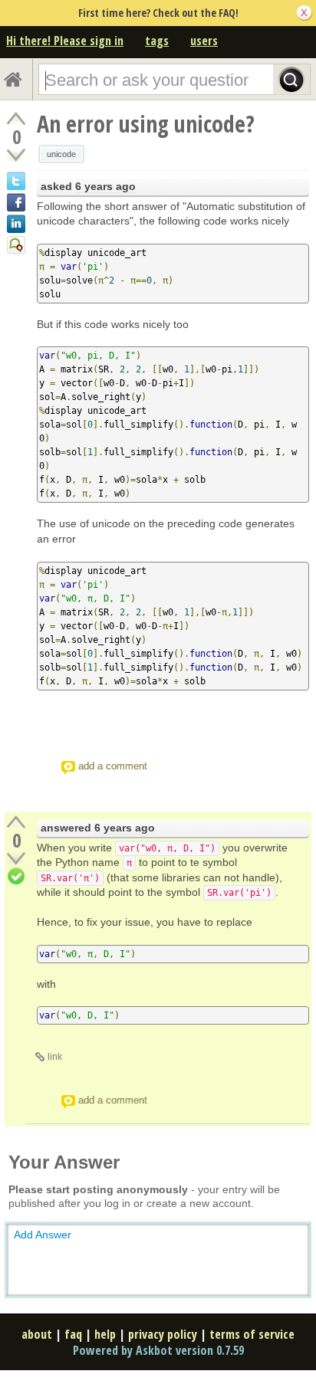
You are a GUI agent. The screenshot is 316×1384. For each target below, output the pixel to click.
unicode (61, 154)
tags (157, 40)
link (55, 1056)
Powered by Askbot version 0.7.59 (158, 1350)
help (105, 1334)
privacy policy (162, 1334)
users (204, 40)
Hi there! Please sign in (64, 40)
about (36, 1334)
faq (73, 1334)
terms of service (252, 1334)
